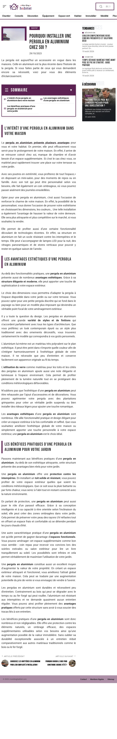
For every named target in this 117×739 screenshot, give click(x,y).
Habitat (34, 28)
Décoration (90, 33)
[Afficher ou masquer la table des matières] (50, 90)
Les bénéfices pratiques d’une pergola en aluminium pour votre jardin (21, 108)
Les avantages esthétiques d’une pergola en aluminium (56, 99)
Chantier (89, 57)
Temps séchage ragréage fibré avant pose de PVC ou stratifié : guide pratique (99, 63)
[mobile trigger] (5, 6)
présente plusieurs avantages (37, 142)
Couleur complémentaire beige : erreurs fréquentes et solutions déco (97, 38)
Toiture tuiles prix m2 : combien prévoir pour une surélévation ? (97, 102)
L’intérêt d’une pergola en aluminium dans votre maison (21, 99)
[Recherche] (101, 6)
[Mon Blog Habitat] (20, 6)
